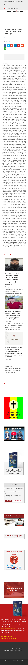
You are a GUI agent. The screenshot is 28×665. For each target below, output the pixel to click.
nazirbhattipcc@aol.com (6, 636)
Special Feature (12, 649)
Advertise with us (14, 652)
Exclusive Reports (20, 649)
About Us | (21, 650)
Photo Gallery (15, 650)
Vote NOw (8, 500)
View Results (17, 500)
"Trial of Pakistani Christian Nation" (16, 623)
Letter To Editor (7, 650)
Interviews (5, 649)
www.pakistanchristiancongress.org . (9, 628)
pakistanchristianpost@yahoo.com (9, 638)
